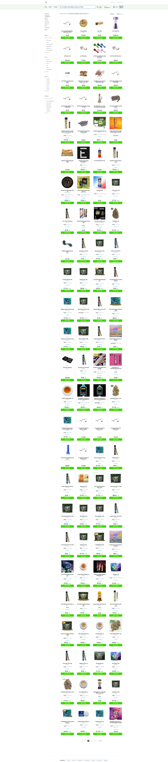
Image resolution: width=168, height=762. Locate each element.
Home (46, 6)
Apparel (46, 17)
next (100, 740)
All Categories (47, 16)
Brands (55, 6)
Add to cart (67, 37)
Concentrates (47, 27)
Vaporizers (47, 23)
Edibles (46, 29)
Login (117, 6)
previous (83, 740)
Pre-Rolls (46, 19)
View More (47, 52)
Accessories (47, 21)
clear (89, 13)
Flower (46, 25)
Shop (50, 6)
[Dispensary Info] (97, 7)
